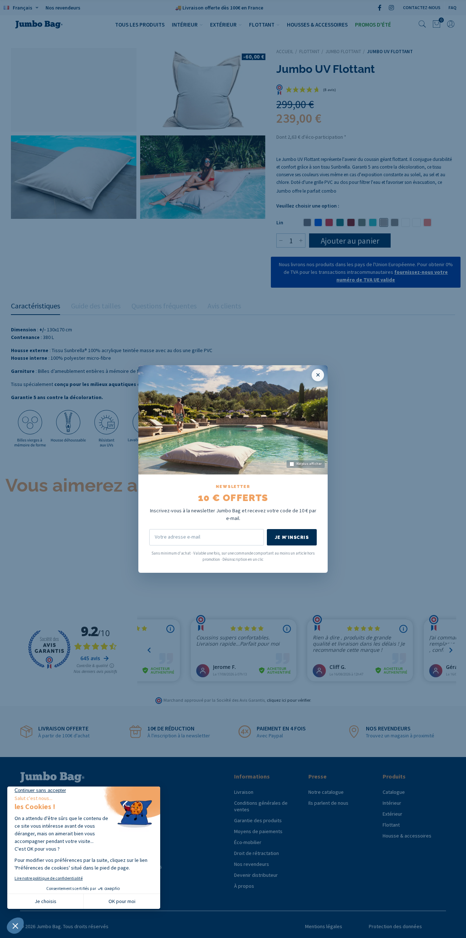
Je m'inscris (292, 537)
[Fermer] (318, 375)
